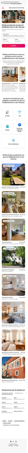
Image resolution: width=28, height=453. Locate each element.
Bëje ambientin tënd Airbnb (16, 8)
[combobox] (13, 36)
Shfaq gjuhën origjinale (15, 3)
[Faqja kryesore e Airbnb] (3, 7)
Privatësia (10, 445)
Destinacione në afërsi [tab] (7, 393)
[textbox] (7, 41)
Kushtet (16, 445)
